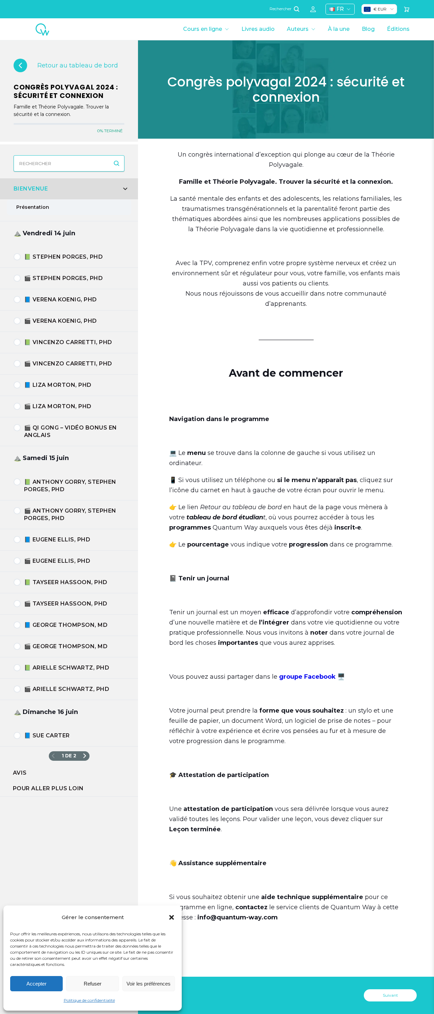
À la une (339, 29)
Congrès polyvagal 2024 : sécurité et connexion (66, 91)
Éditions (398, 29)
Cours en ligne (202, 29)
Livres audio (258, 29)
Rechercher (281, 8)
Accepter (36, 984)
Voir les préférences (148, 984)
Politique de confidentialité (89, 1000)
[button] (171, 917)
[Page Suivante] (84, 756)
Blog (368, 29)
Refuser (92, 984)
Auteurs (298, 29)
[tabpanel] (286, 544)
